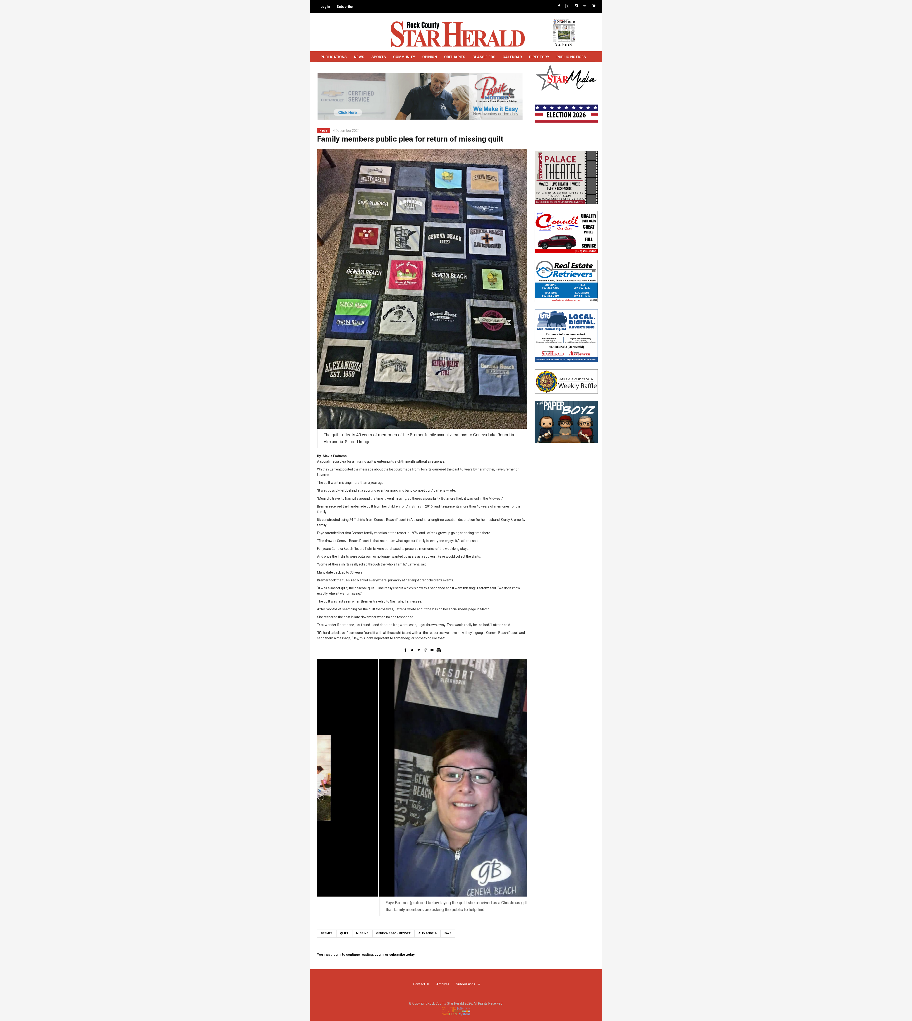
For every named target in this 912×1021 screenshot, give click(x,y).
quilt (344, 933)
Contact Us (421, 984)
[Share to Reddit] (425, 650)
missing (362, 933)
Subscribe (345, 7)
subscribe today (401, 954)
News (359, 57)
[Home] (457, 34)
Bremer (326, 933)
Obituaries (454, 57)
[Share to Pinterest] (418, 650)
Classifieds (483, 57)
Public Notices (571, 57)
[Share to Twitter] (412, 650)
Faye (447, 933)
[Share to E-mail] (432, 650)
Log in (325, 7)
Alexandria (427, 933)
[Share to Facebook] (405, 650)
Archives (442, 984)
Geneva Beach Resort (393, 933)
